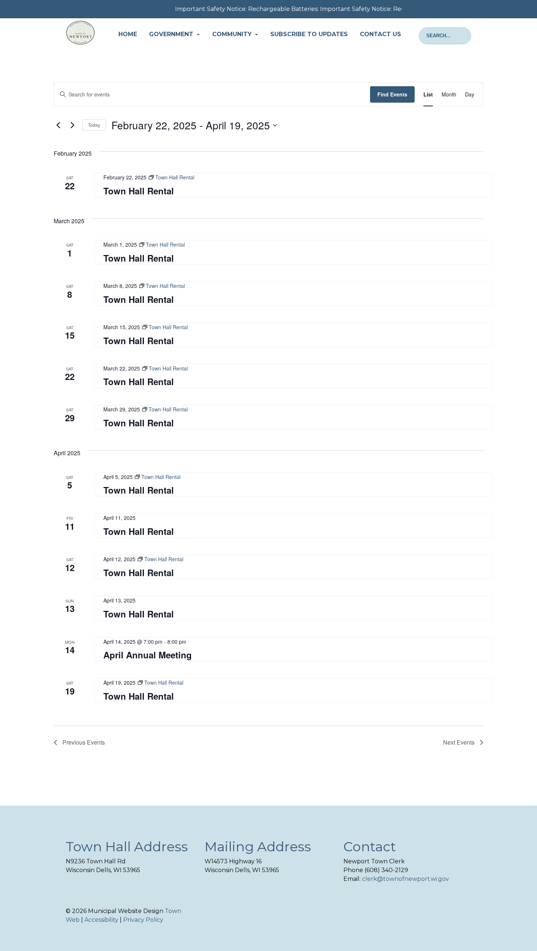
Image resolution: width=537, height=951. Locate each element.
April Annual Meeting (147, 654)
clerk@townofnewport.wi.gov (405, 878)
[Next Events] (72, 125)
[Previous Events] (58, 125)
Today (94, 125)
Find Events (392, 94)
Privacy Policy (143, 919)
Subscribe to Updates (309, 34)
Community (233, 34)
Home (127, 34)
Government (172, 34)
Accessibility (101, 919)
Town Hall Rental (138, 191)
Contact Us (380, 34)
